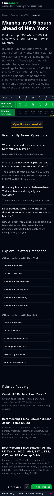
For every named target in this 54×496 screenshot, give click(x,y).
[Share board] (27, 486)
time (10, 3)
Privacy (39, 493)
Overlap (14, 15)
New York (25, 15)
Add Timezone (43, 487)
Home (5, 15)
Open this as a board (25, 124)
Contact (30, 493)
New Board (16, 487)
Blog (12, 493)
